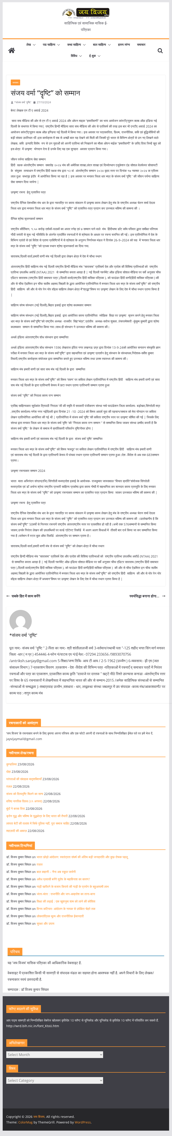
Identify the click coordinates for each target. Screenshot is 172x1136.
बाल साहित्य (99, 44)
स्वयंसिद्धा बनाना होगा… (145, 596)
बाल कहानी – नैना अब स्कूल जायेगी (56, 872)
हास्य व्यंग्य (124, 44)
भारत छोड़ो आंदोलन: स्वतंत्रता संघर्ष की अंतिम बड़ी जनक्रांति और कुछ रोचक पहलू (82, 857)
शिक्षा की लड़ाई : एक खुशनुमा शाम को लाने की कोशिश (66, 901)
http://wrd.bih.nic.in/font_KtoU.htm (32, 1026)
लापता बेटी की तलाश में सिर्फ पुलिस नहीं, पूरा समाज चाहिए (37, 823)
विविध (74, 56)
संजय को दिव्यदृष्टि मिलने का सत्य (24, 794)
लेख (28, 44)
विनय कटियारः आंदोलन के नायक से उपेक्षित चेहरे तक (66, 909)
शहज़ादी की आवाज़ (16, 831)
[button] (33, 44)
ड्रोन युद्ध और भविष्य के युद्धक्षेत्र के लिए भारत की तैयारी (37, 816)
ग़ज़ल (9, 786)
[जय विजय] (11, 50)
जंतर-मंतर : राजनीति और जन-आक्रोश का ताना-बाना (66, 894)
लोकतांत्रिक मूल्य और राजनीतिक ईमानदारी (60, 916)
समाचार (141, 44)
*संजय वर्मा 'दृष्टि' (22, 102)
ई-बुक (92, 56)
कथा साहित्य (74, 44)
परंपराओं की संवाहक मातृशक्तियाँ (24, 779)
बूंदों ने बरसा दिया (15, 808)
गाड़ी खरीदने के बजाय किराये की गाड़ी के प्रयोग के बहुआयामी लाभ (73, 886)
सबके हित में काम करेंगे (26, 596)
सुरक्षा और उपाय (45, 923)
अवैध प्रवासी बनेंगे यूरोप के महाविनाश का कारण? (63, 879)
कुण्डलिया (11, 764)
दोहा (8, 771)
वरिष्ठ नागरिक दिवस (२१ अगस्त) (24, 801)
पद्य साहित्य (49, 44)
